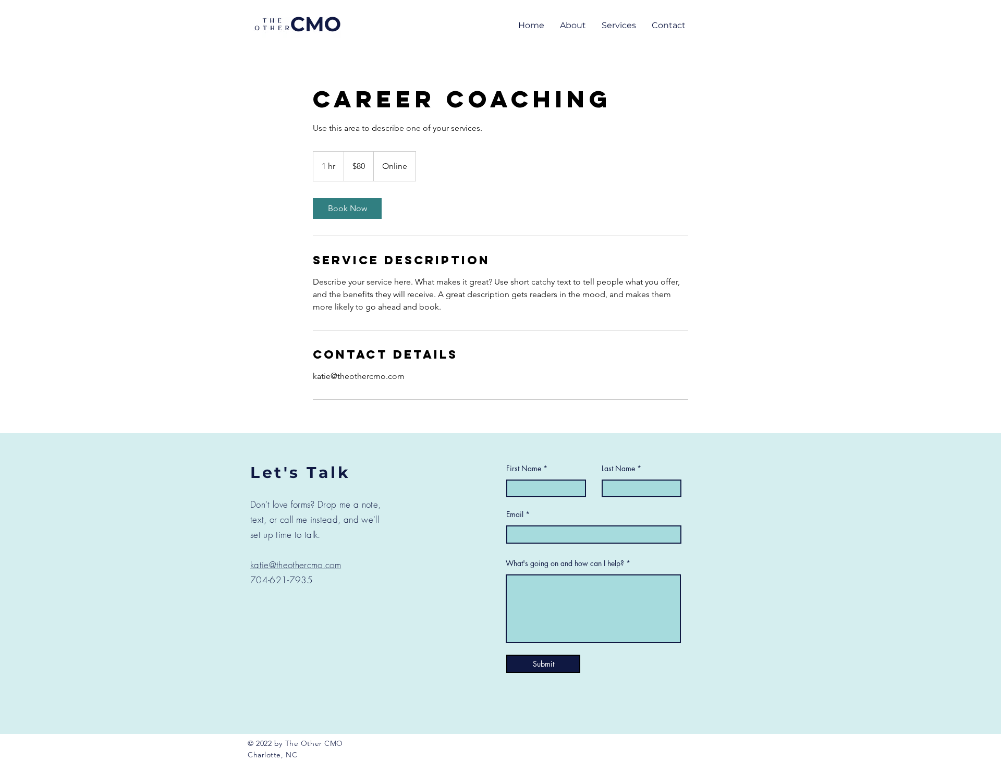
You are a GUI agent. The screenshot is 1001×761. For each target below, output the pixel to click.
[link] (347, 208)
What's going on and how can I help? (565, 563)
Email (514, 514)
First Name (524, 468)
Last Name (618, 468)
